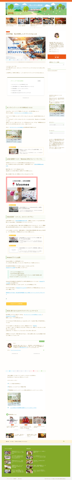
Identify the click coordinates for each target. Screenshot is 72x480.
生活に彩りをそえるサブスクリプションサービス (22, 92)
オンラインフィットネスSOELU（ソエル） (23, 112)
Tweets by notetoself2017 (52, 70)
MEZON (35, 325)
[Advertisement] (26, 101)
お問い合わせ (20, 478)
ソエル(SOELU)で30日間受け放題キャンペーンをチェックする (23, 407)
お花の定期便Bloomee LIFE (21, 220)
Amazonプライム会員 (16, 90)
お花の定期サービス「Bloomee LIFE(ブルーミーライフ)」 (23, 86)
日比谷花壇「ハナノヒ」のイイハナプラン (20, 88)
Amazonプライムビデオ (21, 287)
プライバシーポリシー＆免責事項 (11, 478)
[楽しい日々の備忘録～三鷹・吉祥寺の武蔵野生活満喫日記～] (36, 14)
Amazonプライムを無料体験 (16, 303)
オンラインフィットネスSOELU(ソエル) (20, 84)
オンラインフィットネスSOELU (16, 127)
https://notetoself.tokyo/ (16, 350)
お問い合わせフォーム (24, 347)
